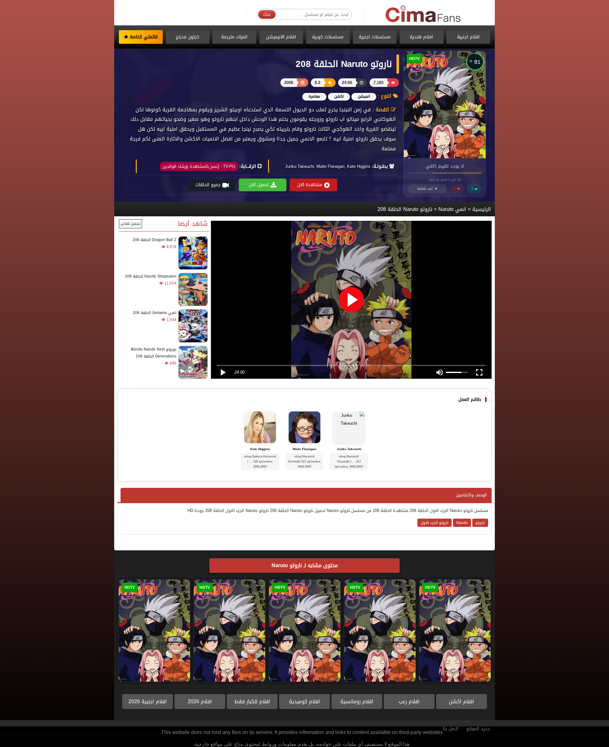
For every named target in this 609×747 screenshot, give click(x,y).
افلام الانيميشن (281, 37)
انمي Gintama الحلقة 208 (154, 312)
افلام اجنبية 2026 (147, 701)
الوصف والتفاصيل (471, 495)
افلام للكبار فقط (252, 701)
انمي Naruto (452, 209)
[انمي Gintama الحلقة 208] (192, 326)
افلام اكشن (461, 701)
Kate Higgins (260, 449)
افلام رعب (409, 701)
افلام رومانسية (356, 701)
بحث (267, 14)
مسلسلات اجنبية (374, 37)
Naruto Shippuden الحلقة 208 (150, 276)
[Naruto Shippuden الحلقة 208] (192, 289)
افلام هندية (421, 37)
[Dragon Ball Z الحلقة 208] (192, 253)
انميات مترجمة (234, 37)
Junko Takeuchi (349, 449)
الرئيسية (481, 209)
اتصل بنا (450, 728)
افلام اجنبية (468, 37)
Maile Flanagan (304, 449)
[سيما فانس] (423, 14)
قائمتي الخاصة (143, 37)
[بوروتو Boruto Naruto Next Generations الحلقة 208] (192, 362)
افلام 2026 (200, 701)
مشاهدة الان (309, 184)
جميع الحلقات (207, 184)
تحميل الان (259, 184)
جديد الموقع (478, 728)
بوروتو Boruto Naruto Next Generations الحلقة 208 (153, 353)
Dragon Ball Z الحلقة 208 (154, 239)
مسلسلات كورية (328, 37)
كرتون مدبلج (187, 37)
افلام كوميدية (304, 701)
